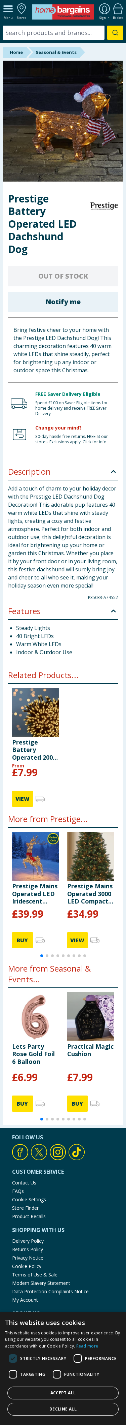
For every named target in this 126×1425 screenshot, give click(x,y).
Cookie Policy (26, 1266)
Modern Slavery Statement (41, 1283)
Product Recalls (29, 1216)
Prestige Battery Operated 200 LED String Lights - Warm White (33, 749)
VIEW (22, 798)
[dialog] (63, 1368)
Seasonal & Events (56, 52)
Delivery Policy (28, 1241)
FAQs (18, 1191)
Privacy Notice (27, 1258)
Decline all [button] (63, 1409)
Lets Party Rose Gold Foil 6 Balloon (33, 1054)
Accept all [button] (63, 1393)
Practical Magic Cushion (90, 1050)
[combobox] (63, 33)
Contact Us (24, 1182)
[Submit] (115, 33)
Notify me (63, 301)
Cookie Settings (29, 1199)
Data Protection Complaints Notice (50, 1291)
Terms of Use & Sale (34, 1274)
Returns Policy (27, 1249)
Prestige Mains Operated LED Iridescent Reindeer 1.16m (35, 893)
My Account (25, 1300)
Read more (87, 1346)
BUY (22, 940)
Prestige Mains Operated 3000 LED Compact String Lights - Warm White (90, 893)
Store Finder (25, 1208)
